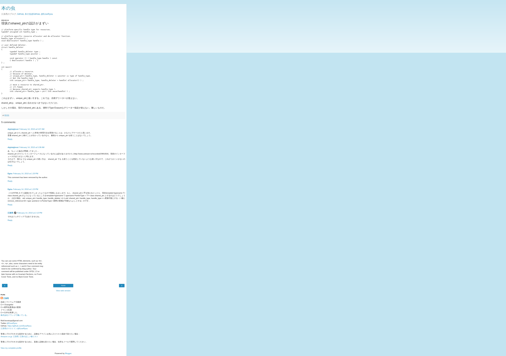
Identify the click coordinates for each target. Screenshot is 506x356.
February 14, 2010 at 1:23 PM (25, 189)
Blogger (68, 353)
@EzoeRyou (47, 14)
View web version (63, 291)
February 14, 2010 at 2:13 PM (29, 213)
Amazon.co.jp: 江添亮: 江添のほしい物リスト (19, 336)
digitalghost (13, 129)
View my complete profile (11, 348)
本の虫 (8, 8)
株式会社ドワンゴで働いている (13, 315)
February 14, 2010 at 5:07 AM (31, 129)
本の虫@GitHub (32, 14)
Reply (10, 139)
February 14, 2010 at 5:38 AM (31, 147)
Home (63, 286)
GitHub (20, 14)
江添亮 (10, 213)
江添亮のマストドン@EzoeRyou (14, 328)
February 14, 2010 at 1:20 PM (25, 173)
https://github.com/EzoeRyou (19, 326)
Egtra (10, 173)
